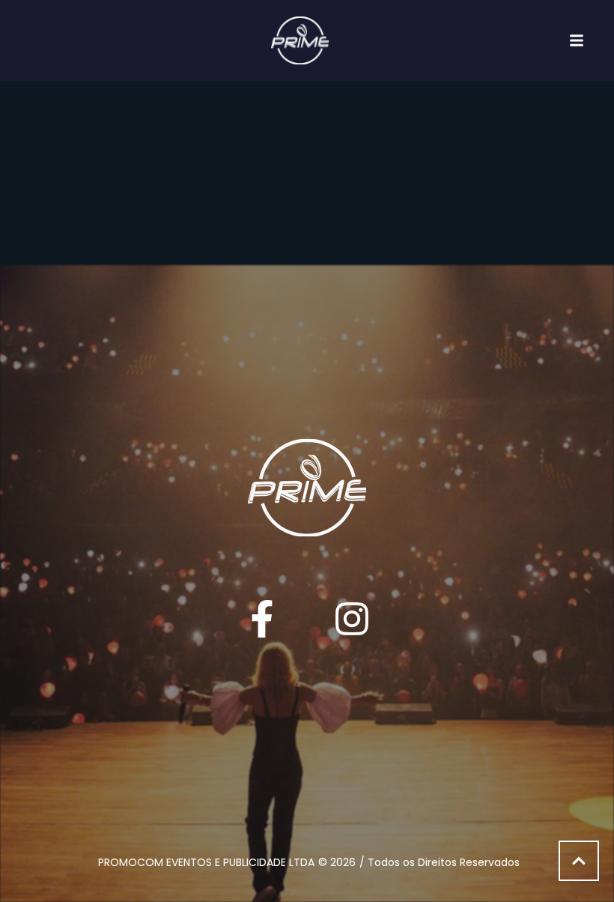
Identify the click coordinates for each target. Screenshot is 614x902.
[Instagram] (351, 618)
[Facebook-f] (262, 618)
